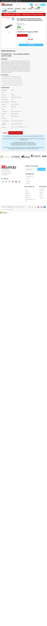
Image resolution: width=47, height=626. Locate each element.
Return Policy (27, 195)
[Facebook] (6, 181)
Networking (18, 8)
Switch (41, 196)
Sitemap (27, 183)
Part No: (18, 23)
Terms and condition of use (30, 199)
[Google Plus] (9, 181)
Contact (4, 11)
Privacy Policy (27, 193)
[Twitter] (2, 181)
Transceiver (42, 197)
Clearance (30, 8)
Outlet (26, 190)
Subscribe (42, 169)
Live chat (19, 1)
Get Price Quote (22, 35)
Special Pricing (12, 11)
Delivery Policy (27, 197)
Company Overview (29, 176)
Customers (37, 8)
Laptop (41, 194)
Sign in (38, 4)
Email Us (13, 1)
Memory (41, 192)
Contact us (28, 181)
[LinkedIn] (19, 181)
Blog (26, 201)
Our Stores (28, 178)
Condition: (19, 24)
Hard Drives (10, 8)
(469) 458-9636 (6, 1)
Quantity (27, 41)
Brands (24, 8)
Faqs (27, 179)
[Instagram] (16, 181)
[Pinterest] (12, 181)
